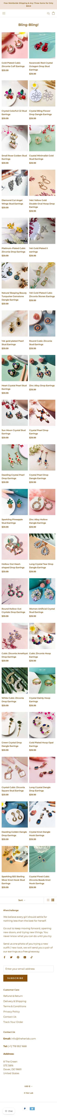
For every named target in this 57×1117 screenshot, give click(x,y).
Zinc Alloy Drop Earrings (42, 385)
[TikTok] (31, 957)
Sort (20, 900)
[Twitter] (11, 957)
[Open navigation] (3, 13)
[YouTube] (25, 957)
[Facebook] (4, 957)
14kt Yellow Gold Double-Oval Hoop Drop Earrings (42, 203)
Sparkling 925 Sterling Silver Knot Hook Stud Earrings (13, 880)
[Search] (48, 13)
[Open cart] (53, 13)
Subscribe (15, 978)
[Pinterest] (18, 957)
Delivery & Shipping (14, 1001)
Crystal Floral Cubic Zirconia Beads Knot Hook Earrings (39, 880)
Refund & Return (13, 996)
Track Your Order (13, 1022)
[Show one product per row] (48, 900)
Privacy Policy (11, 1011)
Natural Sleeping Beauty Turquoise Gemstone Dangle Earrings (14, 296)
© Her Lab (28, 1093)
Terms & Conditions (14, 1006)
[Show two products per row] (53, 900)
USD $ (27, 1086)
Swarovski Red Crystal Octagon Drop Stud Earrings (41, 66)
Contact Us (9, 1016)
